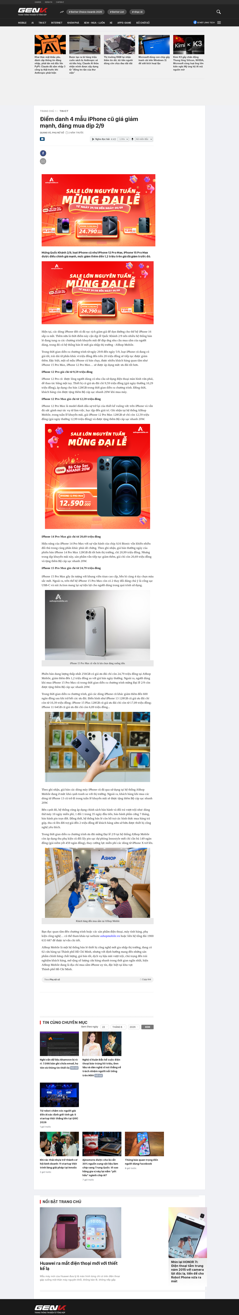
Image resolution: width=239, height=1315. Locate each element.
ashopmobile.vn (110, 936)
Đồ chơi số (143, 22)
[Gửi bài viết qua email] (42, 140)
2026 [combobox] (133, 1027)
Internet (56, 22)
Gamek (38, 2)
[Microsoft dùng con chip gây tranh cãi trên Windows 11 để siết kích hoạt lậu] (154, 44)
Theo (97, 979)
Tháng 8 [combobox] (117, 1027)
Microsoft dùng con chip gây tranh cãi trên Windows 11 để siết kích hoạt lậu (154, 60)
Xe (111, 22)
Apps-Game (124, 22)
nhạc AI (138, 11)
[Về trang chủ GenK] (33, 12)
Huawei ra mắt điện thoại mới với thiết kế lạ (79, 1265)
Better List (118, 11)
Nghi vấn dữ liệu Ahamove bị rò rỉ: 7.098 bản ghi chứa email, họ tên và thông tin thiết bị (59, 1063)
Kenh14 (48, 2)
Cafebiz (60, 2)
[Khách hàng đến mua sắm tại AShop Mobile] (98, 883)
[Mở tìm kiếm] (219, 12)
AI (32, 22)
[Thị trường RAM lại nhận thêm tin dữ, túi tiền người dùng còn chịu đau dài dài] (119, 44)
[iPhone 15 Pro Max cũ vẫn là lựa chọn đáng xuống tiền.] (98, 625)
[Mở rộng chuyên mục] (218, 22)
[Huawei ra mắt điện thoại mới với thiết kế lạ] (80, 1232)
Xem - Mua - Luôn (94, 22)
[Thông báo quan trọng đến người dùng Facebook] (144, 1144)
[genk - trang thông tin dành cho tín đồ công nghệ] (50, 1309)
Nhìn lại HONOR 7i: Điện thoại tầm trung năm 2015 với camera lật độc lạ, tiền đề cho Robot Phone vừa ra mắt (187, 1271)
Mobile (22, 22)
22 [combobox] (103, 1027)
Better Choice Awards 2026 (86, 11)
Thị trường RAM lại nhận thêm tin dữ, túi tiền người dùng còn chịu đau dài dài (118, 60)
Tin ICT (42, 22)
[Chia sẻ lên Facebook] (43, 153)
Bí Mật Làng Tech (206, 22)
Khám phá (73, 22)
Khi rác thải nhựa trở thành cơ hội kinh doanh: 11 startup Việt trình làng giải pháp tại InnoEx (59, 1163)
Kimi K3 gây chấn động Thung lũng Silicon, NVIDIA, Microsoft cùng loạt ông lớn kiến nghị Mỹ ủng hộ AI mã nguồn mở (188, 63)
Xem (147, 1027)
